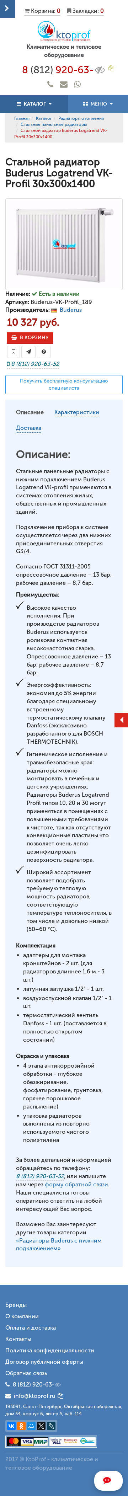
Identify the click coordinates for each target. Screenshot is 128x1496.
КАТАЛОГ (35, 104)
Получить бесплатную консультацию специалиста (64, 384)
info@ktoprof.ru (33, 1396)
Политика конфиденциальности (49, 1350)
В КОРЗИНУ (32, 338)
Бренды (16, 1305)
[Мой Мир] (31, 1426)
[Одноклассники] (21, 1426)
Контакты (18, 1339)
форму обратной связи (76, 1184)
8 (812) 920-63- (33, 1384)
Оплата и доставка (30, 1327)
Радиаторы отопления (81, 118)
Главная (22, 118)
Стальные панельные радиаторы (54, 124)
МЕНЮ (99, 104)
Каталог (44, 118)
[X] (41, 1426)
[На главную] (64, 31)
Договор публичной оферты (44, 1361)
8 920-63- (58, 70)
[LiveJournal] (51, 1426)
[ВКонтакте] (11, 1426)
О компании (22, 1316)
